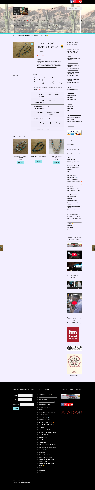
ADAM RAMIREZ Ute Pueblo (73, 49)
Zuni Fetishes (71, 227)
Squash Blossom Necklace (42, 67)
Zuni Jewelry (70, 229)
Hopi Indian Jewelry (72, 175)
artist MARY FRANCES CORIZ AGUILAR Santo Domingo (73, 69)
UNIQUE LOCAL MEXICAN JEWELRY (75, 121)
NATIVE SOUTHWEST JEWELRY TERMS (47, 432)
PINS (69, 110)
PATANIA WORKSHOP (72, 200)
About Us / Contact (45, 8)
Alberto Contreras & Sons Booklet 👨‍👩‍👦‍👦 (47, 402)
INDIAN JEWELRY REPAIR (18, 25)
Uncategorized (71, 119)
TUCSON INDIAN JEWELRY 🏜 (33, 25)
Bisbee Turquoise (42, 64)
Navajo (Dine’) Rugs (72, 196)
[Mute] (78, 288)
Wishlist (70, 225)
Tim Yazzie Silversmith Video (74, 214)
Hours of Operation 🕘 (72, 177)
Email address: (16, 404)
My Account (70, 186)
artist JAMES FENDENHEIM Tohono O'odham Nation (73, 62)
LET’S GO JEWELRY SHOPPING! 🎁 (20, 20)
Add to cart (20, 162)
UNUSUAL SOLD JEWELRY (73, 123)
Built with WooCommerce (24, 482)
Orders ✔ (70, 198)
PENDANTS (70, 108)
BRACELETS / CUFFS (72, 99)
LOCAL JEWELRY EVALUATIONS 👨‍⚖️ (49, 25)
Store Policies (71, 212)
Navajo (41, 80)
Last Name (15, 399)
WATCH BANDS (71, 126)
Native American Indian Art (73, 188)
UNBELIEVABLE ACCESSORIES (74, 117)
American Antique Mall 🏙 (73, 165)
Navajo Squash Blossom (46, 65)
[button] (32, 44)
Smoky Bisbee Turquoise (56, 65)
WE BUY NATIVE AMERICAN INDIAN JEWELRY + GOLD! (74, 219)
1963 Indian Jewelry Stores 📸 (74, 153)
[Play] (68, 288)
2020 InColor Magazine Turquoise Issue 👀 (48, 397)
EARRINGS (70, 104)
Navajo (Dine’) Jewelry (72, 194)
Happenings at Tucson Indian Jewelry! (47, 412)
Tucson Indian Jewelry (52, 67)
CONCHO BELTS (71, 101)
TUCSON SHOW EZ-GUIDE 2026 (43, 20)
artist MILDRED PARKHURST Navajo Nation (73, 73)
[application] (74, 285)
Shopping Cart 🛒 (54, 8)
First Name (15, 395)
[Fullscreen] (80, 288)
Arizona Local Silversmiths (73, 167)
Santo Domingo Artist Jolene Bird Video (47, 447)
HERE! (39, 89)
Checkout (61, 8)
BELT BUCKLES (71, 93)
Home (16, 35)
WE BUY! (32, 20)
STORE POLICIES (17, 31)
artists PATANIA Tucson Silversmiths (73, 90)
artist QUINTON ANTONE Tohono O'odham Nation (75, 76)
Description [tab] (15, 75)
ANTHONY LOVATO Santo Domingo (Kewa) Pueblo (73, 52)
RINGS (69, 112)
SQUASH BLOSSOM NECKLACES (24, 35)
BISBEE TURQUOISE (72, 95)
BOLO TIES (70, 97)
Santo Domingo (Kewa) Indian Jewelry (47, 444)
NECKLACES (70, 106)
